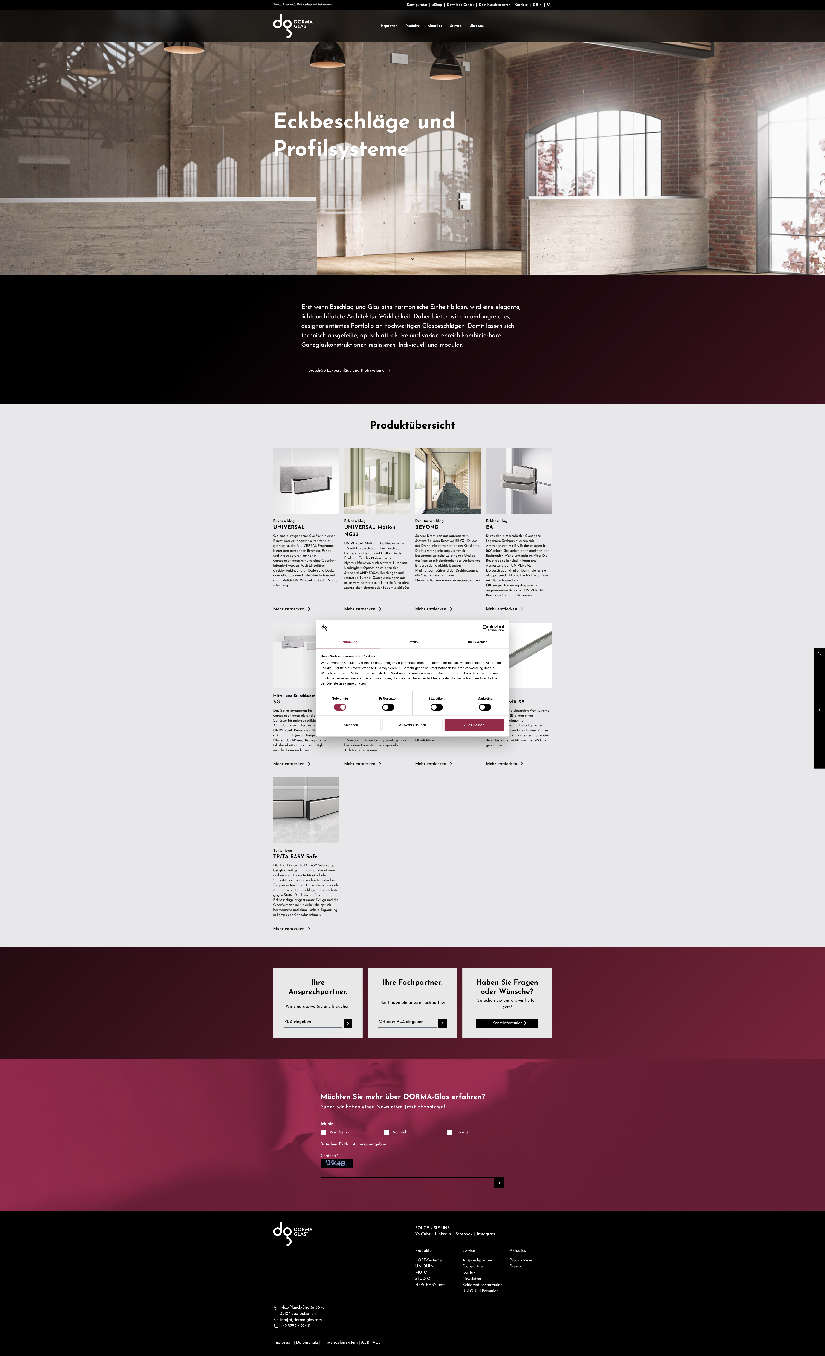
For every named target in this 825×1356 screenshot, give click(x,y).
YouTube (423, 1234)
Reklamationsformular (482, 1285)
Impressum (283, 1342)
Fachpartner (473, 1266)
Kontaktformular (507, 1023)
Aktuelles (435, 26)
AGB (365, 1342)
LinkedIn (443, 1234)
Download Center (461, 5)
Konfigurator (417, 5)
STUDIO (422, 1279)
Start (276, 4)
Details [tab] (412, 642)
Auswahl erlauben (412, 725)
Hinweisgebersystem (339, 1342)
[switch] (388, 707)
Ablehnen (351, 725)
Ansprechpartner (477, 1260)
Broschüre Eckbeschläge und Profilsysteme (346, 370)
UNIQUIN (424, 1266)
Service (455, 26)
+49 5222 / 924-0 (295, 1326)
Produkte (413, 26)
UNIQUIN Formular (480, 1291)
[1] (499, 1183)
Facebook (463, 1234)
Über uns (476, 26)
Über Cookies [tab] (477, 642)
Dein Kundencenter (495, 5)
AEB (377, 1342)
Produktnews (521, 1260)
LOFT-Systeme (428, 1260)
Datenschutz (307, 1342)
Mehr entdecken (288, 609)
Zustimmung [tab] (348, 642)
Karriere (521, 5)
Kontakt (469, 1272)
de (536, 5)
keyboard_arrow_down (412, 259)
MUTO (421, 1272)
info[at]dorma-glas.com (301, 1320)
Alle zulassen (474, 725)
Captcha (329, 1156)
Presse (515, 1266)
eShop (437, 5)
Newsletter (471, 1279)
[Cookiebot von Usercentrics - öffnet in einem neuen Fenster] (485, 628)
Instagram (486, 1234)
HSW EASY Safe (430, 1285)
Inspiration (389, 26)
